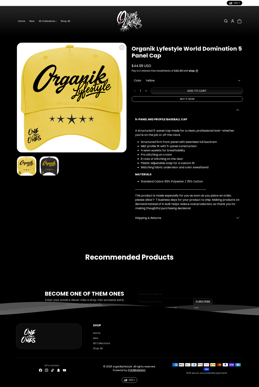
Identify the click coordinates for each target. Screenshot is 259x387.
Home (21, 21)
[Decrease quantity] (135, 90)
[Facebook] (19, 3)
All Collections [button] (47, 21)
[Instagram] (25, 3)
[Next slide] (242, 267)
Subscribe (203, 302)
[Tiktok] (31, 3)
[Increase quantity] (146, 90)
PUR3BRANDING (137, 370)
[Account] (232, 21)
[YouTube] (43, 3)
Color (137, 80)
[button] (226, 21)
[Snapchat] (37, 3)
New (32, 21)
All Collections (101, 343)
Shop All (65, 21)
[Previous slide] (17, 267)
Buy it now (187, 99)
